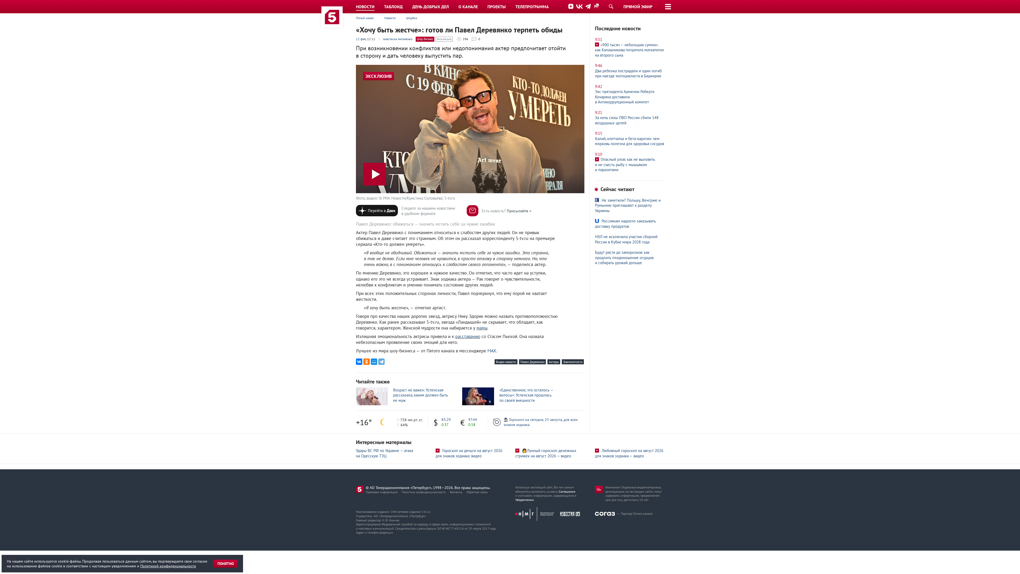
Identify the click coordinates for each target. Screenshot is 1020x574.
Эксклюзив (444, 39)
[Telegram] (381, 361)
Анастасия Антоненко (397, 39)
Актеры (554, 362)
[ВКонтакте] (359, 361)
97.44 (472, 419)
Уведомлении (524, 500)
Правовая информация (382, 492)
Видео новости (506, 362)
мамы (482, 328)
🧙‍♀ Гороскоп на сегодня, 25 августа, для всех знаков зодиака (541, 422)
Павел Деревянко (532, 362)
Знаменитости (573, 362)
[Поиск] (611, 6)
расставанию (467, 336)
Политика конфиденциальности (424, 492)
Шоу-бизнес (425, 39)
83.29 (446, 419)
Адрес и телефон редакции (374, 532)
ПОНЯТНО (226, 563)
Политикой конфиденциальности (168, 566)
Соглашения (567, 491)
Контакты (456, 492)
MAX (491, 351)
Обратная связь (477, 492)
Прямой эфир (637, 6)
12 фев (361, 39)
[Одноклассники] (366, 361)
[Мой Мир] (374, 361)
